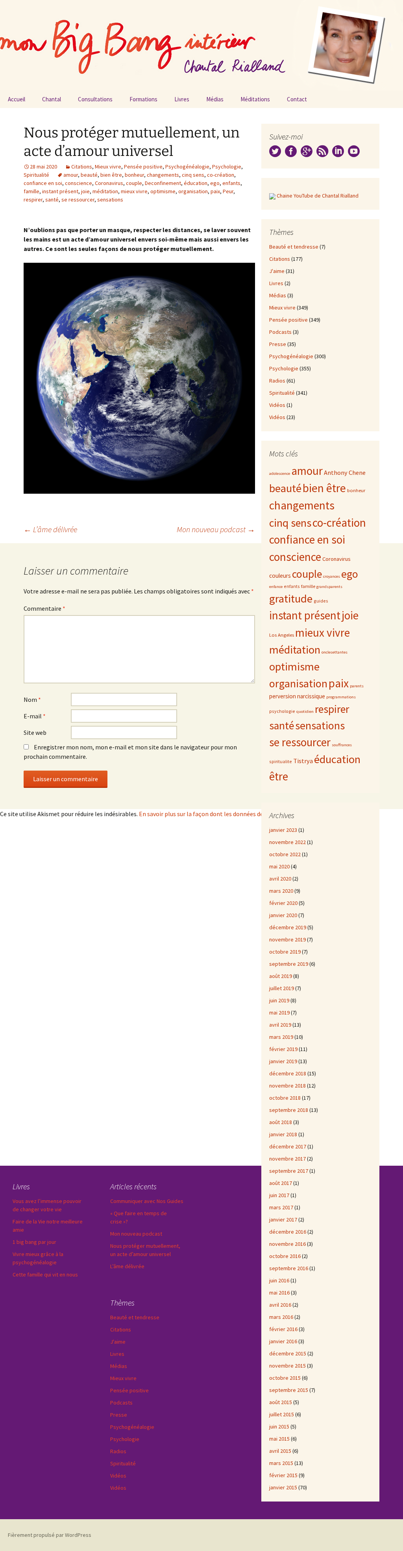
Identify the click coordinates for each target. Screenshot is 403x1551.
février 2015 (283, 1475)
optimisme (163, 191)
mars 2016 (281, 1316)
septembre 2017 (288, 1170)
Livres (181, 99)
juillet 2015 (281, 1414)
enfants (231, 183)
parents (357, 686)
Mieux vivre (108, 166)
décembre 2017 (287, 1146)
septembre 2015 (288, 1390)
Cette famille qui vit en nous (45, 1274)
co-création (220, 174)
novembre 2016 (287, 1243)
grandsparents (329, 586)
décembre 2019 (287, 927)
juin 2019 (279, 1000)
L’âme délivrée (50, 529)
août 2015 (280, 1402)
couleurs (280, 575)
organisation (193, 191)
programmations (341, 697)
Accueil (16, 99)
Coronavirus (109, 183)
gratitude (290, 598)
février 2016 (283, 1329)
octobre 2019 (285, 951)
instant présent (60, 191)
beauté (89, 174)
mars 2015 (281, 1463)
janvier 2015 (283, 1487)
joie (85, 191)
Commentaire (44, 608)
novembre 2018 (287, 1085)
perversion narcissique (297, 696)
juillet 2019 (281, 988)
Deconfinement (163, 183)
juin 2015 (279, 1426)
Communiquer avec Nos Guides (146, 1201)
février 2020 (283, 902)
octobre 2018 (285, 1097)
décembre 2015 (287, 1353)
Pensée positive (143, 166)
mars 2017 (281, 1207)
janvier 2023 (283, 829)
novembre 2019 (287, 939)
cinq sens (193, 174)
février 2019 (283, 1049)
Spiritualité (36, 174)
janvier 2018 (283, 1134)
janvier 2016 (283, 1341)
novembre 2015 (287, 1365)
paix (215, 191)
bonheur (134, 174)
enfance (276, 586)
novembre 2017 (287, 1158)
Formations (143, 99)
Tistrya (303, 761)
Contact (297, 99)
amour (70, 174)
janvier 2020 (283, 915)
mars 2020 (281, 890)
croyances (331, 576)
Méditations (255, 99)
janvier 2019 (283, 1061)
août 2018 (280, 1122)
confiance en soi (43, 183)
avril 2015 (280, 1450)
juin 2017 (279, 1195)
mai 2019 (279, 1012)
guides (321, 601)
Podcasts (280, 331)
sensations (110, 199)
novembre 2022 (287, 842)
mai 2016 (279, 1292)
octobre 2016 (285, 1256)
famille (31, 191)
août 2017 (280, 1183)
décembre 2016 (287, 1231)
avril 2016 (280, 1304)
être (278, 776)
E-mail (35, 716)
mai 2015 (279, 1438)
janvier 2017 (283, 1219)
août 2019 (280, 976)
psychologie (282, 711)
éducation (195, 183)
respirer (33, 199)
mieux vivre (134, 191)
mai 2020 (279, 866)
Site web (35, 732)
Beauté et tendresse (293, 246)
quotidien (305, 711)
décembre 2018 (287, 1073)
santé (52, 199)
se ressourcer (77, 199)
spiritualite (280, 761)
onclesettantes (335, 652)
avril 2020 (280, 878)
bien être (111, 174)
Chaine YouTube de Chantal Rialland (318, 195)
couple (134, 183)
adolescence (279, 473)
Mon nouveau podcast (216, 529)
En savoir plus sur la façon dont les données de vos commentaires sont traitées (245, 814)
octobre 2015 (285, 1377)
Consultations (95, 99)
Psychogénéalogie (187, 166)
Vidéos (277, 404)
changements (163, 174)
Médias (215, 99)
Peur (228, 191)
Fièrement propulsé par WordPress (49, 1534)
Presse (277, 344)
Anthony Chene (345, 472)
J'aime (277, 271)
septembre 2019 (288, 963)
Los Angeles (281, 635)
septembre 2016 (288, 1268)
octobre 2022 (285, 854)
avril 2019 (280, 1024)
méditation (105, 191)
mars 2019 (281, 1036)
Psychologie (226, 166)
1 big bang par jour (34, 1241)
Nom (32, 699)
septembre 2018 (288, 1109)
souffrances (342, 744)
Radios (277, 380)
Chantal (51, 99)
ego (215, 183)
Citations (81, 166)
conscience (78, 183)
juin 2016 (279, 1280)
